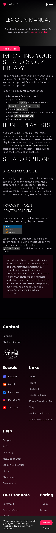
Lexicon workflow (39, 32)
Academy (8, 452)
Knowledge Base (12, 458)
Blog (31, 407)
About (32, 376)
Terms (43, 510)
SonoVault (8, 504)
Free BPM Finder (38, 395)
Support (7, 336)
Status (6, 471)
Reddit (12, 384)
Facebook (13, 392)
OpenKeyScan (10, 510)
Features (34, 388)
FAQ (5, 446)
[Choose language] (47, 4)
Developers (9, 483)
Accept (46, 522)
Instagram (14, 399)
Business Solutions (39, 413)
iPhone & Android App (41, 401)
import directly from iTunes (33, 145)
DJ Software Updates (40, 419)
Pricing (33, 382)
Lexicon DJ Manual (13, 465)
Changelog (9, 477)
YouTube (13, 407)
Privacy (44, 504)
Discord (12, 376)
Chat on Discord (12, 342)
